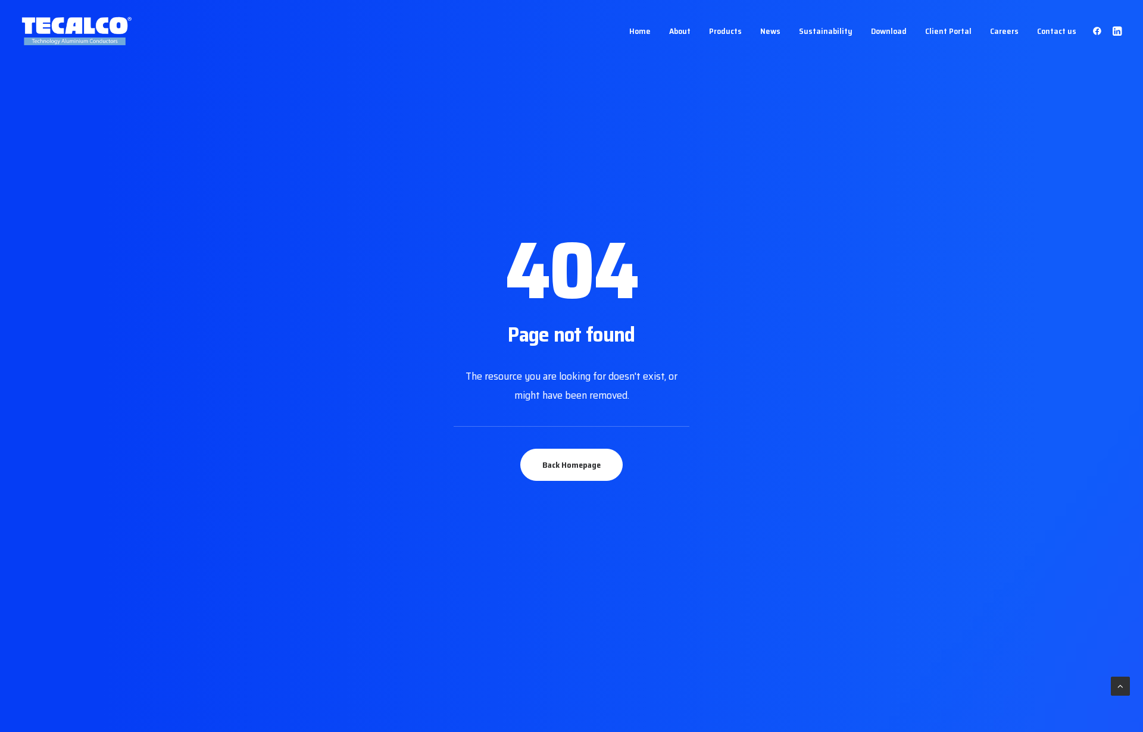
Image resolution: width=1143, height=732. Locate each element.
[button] (1099, 31)
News (770, 30)
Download (889, 30)
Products (725, 30)
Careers (1004, 30)
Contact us (1056, 30)
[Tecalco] (77, 31)
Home (640, 30)
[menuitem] (640, 31)
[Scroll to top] (1120, 685)
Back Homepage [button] (571, 464)
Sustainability (825, 30)
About (680, 30)
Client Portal (948, 30)
